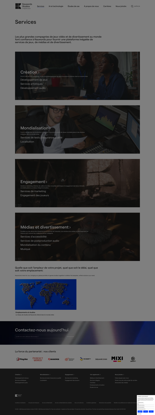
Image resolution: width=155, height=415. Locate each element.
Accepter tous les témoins (140, 411)
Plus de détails (139, 413)
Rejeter (151, 411)
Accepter (146, 411)
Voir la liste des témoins (140, 402)
